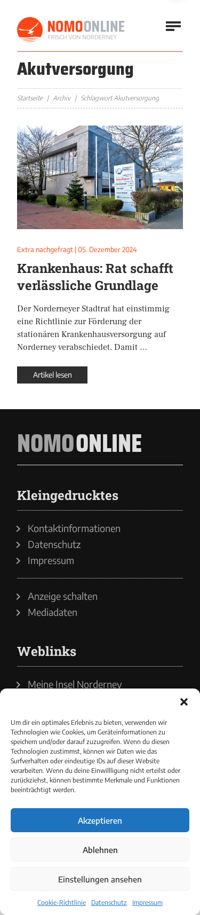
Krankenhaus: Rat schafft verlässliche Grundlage (95, 277)
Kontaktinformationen (74, 528)
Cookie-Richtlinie (61, 902)
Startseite (30, 98)
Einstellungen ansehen (100, 879)
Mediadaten (52, 612)
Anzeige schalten (63, 596)
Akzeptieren (100, 820)
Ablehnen (100, 850)
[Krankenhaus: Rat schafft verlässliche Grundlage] (100, 177)
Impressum (147, 902)
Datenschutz (109, 902)
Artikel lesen (52, 374)
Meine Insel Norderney (75, 684)
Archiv (61, 98)
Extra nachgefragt (45, 249)
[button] (184, 702)
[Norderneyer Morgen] (71, 30)
